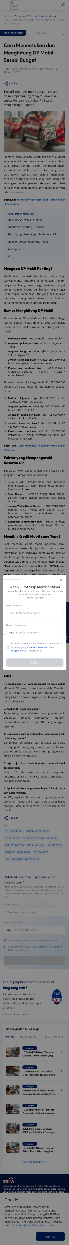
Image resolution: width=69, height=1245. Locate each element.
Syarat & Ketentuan (38, 647)
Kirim (35, 662)
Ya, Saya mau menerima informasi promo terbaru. (36, 642)
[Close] (61, 580)
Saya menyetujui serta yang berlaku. (32, 649)
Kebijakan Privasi (19, 650)
